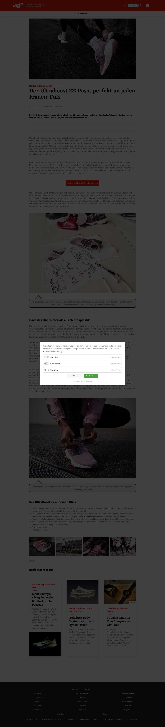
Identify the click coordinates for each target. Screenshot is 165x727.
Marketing (54, 370)
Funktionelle (55, 363)
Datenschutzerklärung (52, 351)
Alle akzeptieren (90, 376)
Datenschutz (88, 381)
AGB (82, 381)
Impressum (76, 381)
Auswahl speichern (75, 376)
